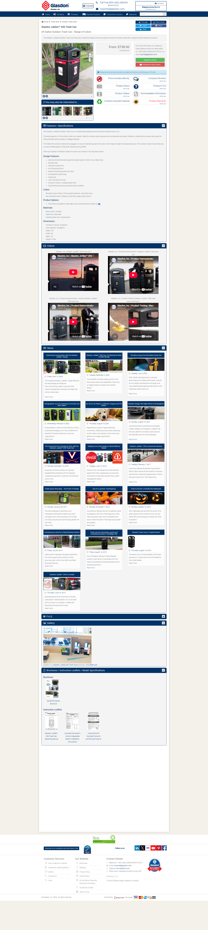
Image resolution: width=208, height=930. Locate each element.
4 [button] (89, 96)
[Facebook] (164, 847)
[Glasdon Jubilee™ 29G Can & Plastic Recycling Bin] (68, 111)
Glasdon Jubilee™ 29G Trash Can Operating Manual (51, 736)
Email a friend (160, 22)
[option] (67, 68)
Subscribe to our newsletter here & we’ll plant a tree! (61, 848)
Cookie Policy (84, 876)
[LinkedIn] (137, 847)
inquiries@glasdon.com (111, 8)
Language (89, 6)
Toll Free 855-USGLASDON (113, 2)
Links (50, 880)
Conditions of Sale (86, 888)
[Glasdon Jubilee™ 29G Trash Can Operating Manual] (51, 721)
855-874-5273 (113, 5)
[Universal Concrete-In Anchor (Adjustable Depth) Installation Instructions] (72, 721)
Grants (50, 872)
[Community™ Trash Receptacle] (57, 111)
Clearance (132, 14)
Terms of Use (84, 892)
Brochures (83, 863)
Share (160, 26)
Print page (144, 22)
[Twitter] (142, 847)
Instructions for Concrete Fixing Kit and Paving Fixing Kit (93, 736)
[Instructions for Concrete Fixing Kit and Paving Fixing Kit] (93, 721)
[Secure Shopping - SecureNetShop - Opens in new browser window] (119, 897)
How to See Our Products (57, 863)
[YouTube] (153, 847)
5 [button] (91, 96)
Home (47, 14)
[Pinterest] (158, 847)
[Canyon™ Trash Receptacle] (47, 111)
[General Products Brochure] (53, 689)
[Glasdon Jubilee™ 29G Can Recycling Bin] (78, 111)
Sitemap (83, 868)
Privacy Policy (85, 872)
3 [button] (87, 96)
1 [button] (82, 96)
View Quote (160, 3)
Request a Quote (150, 60)
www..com (91, 665)
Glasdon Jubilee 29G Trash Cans (65, 665)
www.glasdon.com (123, 868)
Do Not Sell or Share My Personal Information (88, 881)
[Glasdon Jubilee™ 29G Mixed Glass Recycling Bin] (89, 111)
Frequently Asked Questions (58, 868)
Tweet (144, 26)
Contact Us (52, 876)
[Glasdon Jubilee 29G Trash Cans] (67, 645)
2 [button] (84, 96)
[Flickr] (147, 847)
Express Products (93, 14)
